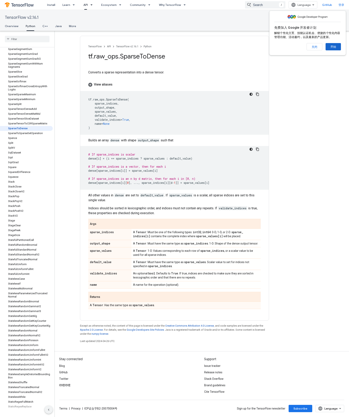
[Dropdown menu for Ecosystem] (121, 5)
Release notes (213, 372)
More (72, 26)
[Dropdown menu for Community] (150, 5)
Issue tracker (212, 365)
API (85, 5)
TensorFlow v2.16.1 (22, 17)
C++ (45, 26)
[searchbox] (27, 39)
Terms (63, 408)
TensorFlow (95, 46)
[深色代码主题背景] (251, 94)
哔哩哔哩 (64, 385)
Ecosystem (109, 5)
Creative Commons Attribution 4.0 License (189, 325)
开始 (333, 47)
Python (30, 26)
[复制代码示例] (257, 94)
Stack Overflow (214, 378)
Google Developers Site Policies (145, 329)
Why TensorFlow (170, 5)
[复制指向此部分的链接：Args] (100, 224)
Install (51, 5)
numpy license (99, 333)
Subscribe (300, 408)
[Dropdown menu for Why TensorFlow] (186, 5)
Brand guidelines (214, 385)
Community (138, 5)
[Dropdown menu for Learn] (75, 5)
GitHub (327, 5)
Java (58, 26)
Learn (66, 5)
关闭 (314, 47)
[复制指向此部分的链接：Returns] (104, 297)
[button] (174, 84)
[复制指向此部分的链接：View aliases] (116, 84)
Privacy (76, 408)
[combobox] (265, 4)
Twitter (63, 378)
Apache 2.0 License (91, 329)
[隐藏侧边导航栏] (49, 410)
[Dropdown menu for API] (93, 5)
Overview (11, 26)
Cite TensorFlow (214, 391)
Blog (62, 365)
